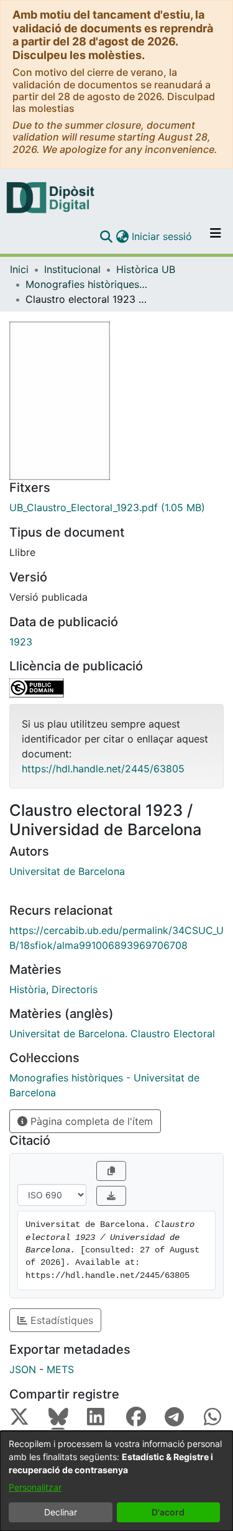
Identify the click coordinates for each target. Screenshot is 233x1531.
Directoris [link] (75, 989)
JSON (22, 1369)
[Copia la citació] (111, 1171)
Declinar (60, 1512)
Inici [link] (19, 269)
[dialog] (116, 1481)
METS (60, 1369)
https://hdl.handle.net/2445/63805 (103, 768)
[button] (106, 236)
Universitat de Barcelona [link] (67, 871)
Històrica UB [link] (145, 269)
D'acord (168, 1512)
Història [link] (27, 989)
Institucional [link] (72, 269)
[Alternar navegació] (215, 236)
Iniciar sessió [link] (162, 236)
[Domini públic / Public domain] (116, 688)
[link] (116, 507)
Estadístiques (60, 1320)
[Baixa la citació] (111, 1196)
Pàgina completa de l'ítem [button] (90, 1121)
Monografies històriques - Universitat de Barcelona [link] (87, 284)
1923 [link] (20, 642)
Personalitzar (35, 1487)
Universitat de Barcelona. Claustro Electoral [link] (112, 1033)
